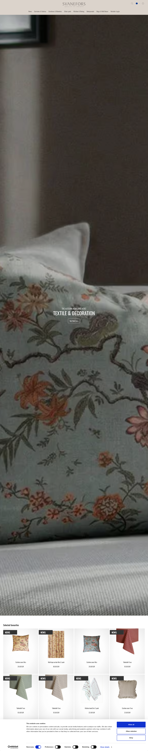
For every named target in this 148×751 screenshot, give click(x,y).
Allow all (131, 724)
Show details (104, 747)
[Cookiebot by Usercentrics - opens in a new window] (13, 747)
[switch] (58, 747)
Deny (131, 738)
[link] (20, 651)
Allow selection (131, 731)
